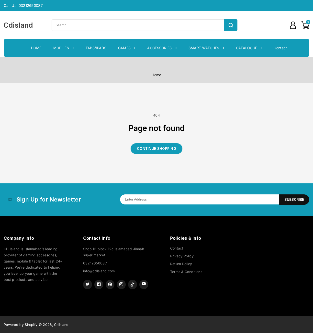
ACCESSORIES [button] (159, 48)
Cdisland (61, 324)
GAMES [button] (124, 48)
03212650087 (95, 263)
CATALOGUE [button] (246, 48)
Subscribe (294, 199)
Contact (280, 48)
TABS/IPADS (96, 48)
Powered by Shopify (20, 324)
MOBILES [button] (61, 48)
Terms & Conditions (186, 272)
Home (156, 75)
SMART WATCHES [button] (204, 48)
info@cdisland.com (99, 271)
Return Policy (181, 264)
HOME (36, 48)
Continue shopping (156, 148)
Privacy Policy (182, 256)
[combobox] (138, 25)
